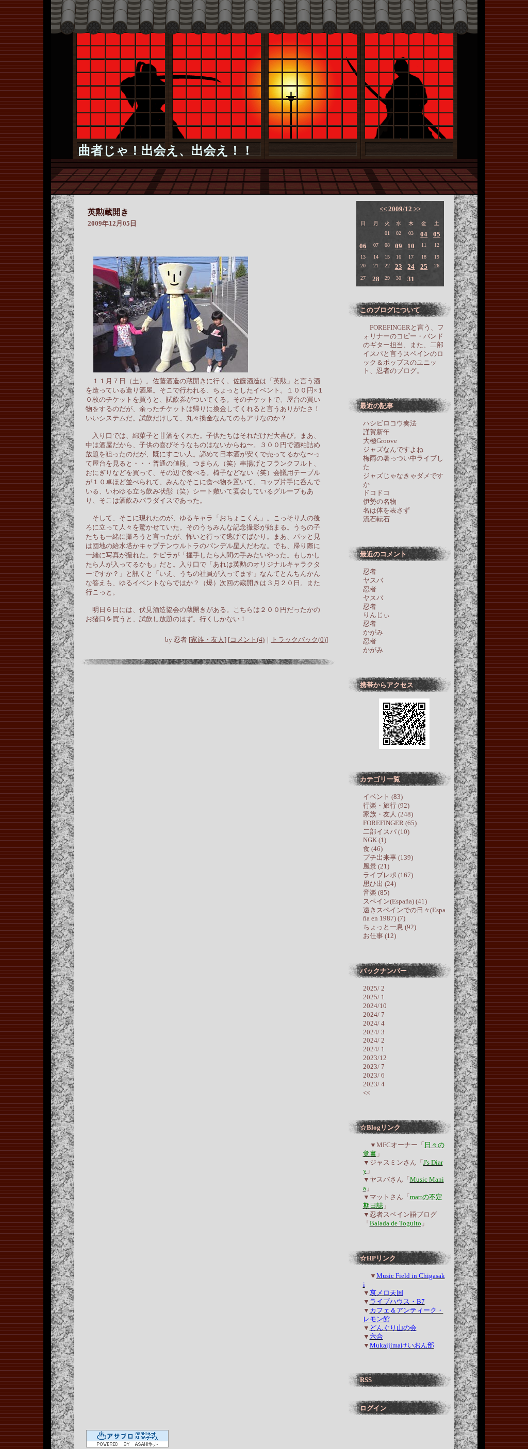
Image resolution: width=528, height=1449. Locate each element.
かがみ (373, 632)
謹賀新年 (376, 432)
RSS (366, 1380)
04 (423, 234)
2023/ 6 (374, 1075)
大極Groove (380, 441)
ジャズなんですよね (393, 449)
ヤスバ (373, 580)
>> (417, 209)
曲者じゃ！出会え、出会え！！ (166, 150)
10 (411, 246)
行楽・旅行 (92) (386, 805)
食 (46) (373, 849)
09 (398, 246)
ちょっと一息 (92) (389, 927)
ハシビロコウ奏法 (390, 423)
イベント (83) (383, 796)
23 (398, 266)
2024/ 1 (374, 1049)
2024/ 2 (374, 1040)
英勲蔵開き (108, 212)
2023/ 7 (374, 1066)
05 (436, 234)
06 (363, 246)
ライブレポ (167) (388, 875)
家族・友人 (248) (388, 814)
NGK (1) (374, 840)
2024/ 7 (374, 1014)
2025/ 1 (374, 997)
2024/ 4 (374, 1023)
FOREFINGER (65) (390, 823)
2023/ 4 (374, 1084)
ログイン (373, 1408)
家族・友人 (207, 639)
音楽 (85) (376, 892)
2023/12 (375, 1058)
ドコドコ (376, 493)
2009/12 (400, 209)
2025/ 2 (374, 988)
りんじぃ (376, 615)
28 (376, 279)
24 (411, 266)
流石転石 (376, 519)
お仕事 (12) (379, 936)
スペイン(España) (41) (395, 901)
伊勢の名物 (380, 501)
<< (383, 209)
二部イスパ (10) (386, 832)
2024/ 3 (374, 1032)
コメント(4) (247, 639)
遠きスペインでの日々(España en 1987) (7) (404, 914)
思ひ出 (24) (379, 884)
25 (423, 266)
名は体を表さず (386, 510)
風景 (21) (376, 866)
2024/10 (375, 1006)
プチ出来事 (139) (388, 857)
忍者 (369, 571)
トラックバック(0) (298, 639)
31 (411, 279)
